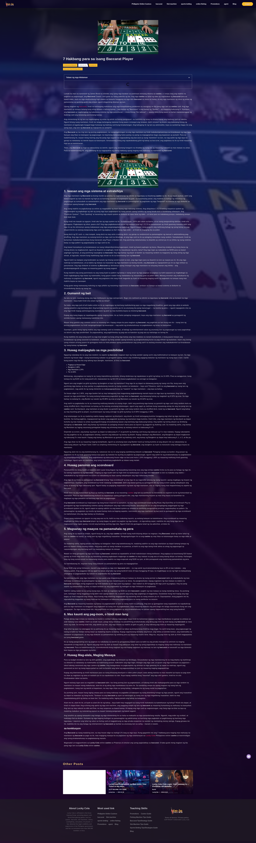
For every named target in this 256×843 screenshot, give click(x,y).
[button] (189, 77)
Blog (234, 4)
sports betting (186, 4)
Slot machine (172, 4)
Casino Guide (146, 814)
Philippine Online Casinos (141, 4)
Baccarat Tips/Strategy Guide (72, 69)
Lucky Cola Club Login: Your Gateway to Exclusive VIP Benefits (169, 785)
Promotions (215, 4)
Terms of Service (171, 817)
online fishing (201, 4)
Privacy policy (183, 817)
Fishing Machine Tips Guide (140, 817)
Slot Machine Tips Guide (139, 824)
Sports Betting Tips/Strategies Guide (144, 828)
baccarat (159, 4)
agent (226, 4)
